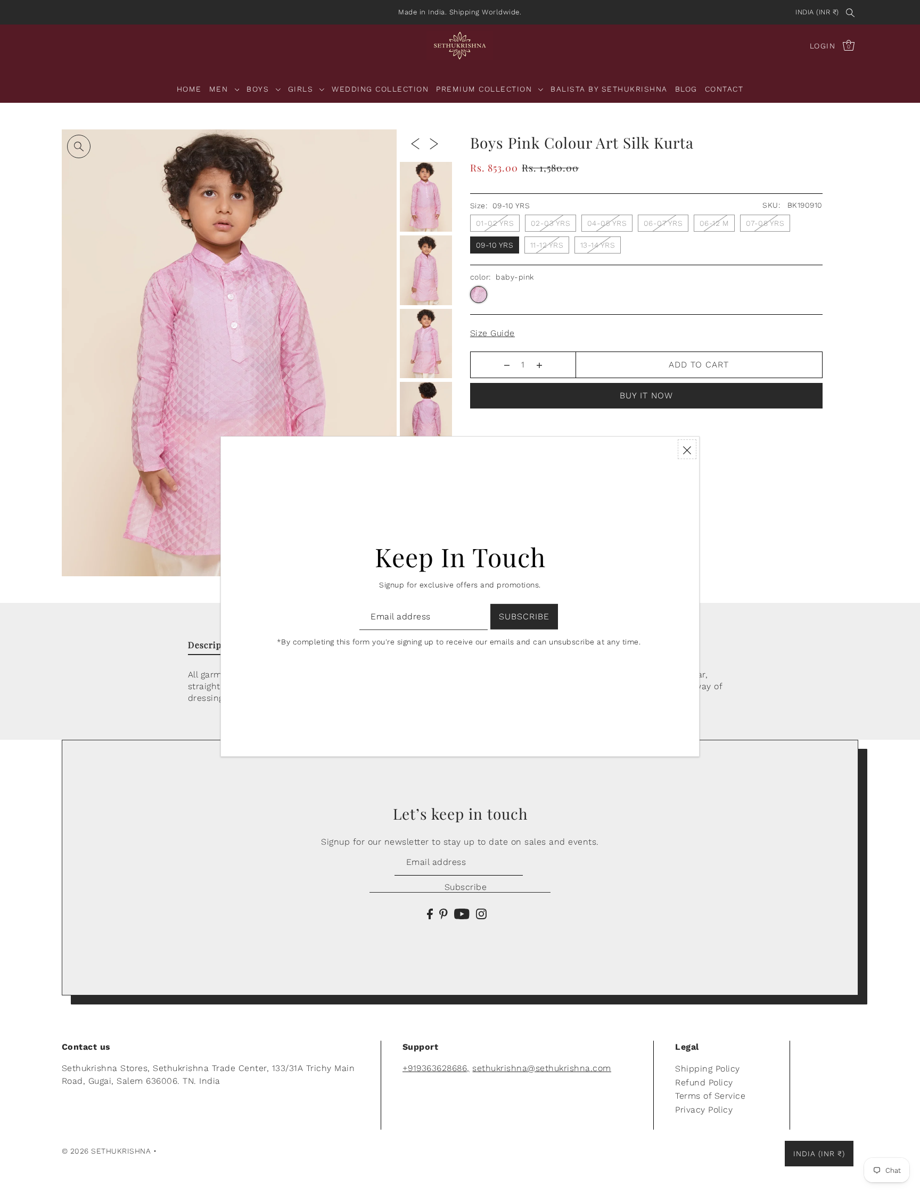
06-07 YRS (663, 223)
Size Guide (492, 333)
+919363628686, (436, 1068)
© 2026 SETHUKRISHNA (106, 1151)
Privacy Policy (704, 1110)
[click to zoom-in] (79, 146)
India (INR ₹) (817, 12)
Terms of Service (710, 1096)
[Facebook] (430, 913)
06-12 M (714, 223)
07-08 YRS (765, 223)
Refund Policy (704, 1082)
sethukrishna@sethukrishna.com (541, 1068)
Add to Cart (699, 364)
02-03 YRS (551, 223)
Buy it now (646, 395)
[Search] (851, 12)
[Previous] (415, 143)
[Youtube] (462, 913)
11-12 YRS (547, 245)
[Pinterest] (443, 913)
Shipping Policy (707, 1069)
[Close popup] (687, 449)
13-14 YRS (597, 245)
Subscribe (466, 887)
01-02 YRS (495, 223)
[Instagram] (481, 913)
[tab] (214, 647)
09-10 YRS (495, 245)
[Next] (434, 143)
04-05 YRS (607, 223)
